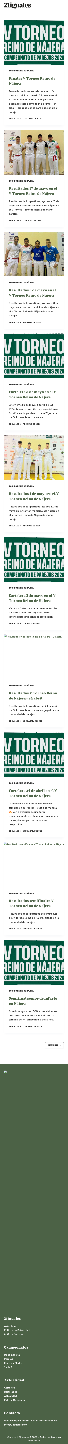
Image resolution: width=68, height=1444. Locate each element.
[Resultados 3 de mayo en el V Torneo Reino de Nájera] (34, 457)
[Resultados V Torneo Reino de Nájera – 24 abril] (34, 657)
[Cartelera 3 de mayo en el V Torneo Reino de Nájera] (34, 559)
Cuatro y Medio (13, 1363)
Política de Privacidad (17, 1330)
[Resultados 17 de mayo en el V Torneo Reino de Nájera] (34, 152)
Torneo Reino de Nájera (21, 70)
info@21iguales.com (15, 1424)
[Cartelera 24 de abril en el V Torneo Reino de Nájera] (34, 754)
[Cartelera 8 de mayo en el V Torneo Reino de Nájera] (34, 355)
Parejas (8, 1359)
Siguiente (53, 1045)
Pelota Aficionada (14, 1400)
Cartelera (9, 1387)
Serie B (8, 1367)
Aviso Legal (10, 1326)
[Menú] (62, 6)
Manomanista (12, 1355)
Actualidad (10, 1396)
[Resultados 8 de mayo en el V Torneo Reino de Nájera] (34, 254)
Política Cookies (13, 1334)
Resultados (10, 1392)
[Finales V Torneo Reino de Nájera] (34, 42)
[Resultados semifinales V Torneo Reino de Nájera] (34, 864)
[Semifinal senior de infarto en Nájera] (34, 962)
